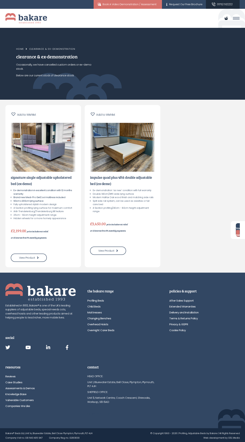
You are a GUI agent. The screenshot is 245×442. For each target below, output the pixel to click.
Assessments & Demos (20, 388)
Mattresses (94, 312)
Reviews (10, 376)
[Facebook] (67, 347)
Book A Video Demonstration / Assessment (130, 4)
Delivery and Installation (184, 312)
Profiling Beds (95, 300)
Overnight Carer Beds (100, 330)
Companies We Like (17, 406)
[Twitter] (7, 347)
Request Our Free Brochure (185, 4)
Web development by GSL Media (221, 437)
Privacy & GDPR (178, 324)
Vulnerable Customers (19, 400)
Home (20, 49)
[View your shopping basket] (226, 18)
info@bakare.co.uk (98, 413)
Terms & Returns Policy (183, 318)
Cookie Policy (177, 330)
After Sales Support (181, 300)
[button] (23, 114)
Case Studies (13, 382)
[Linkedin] (48, 347)
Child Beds (93, 306)
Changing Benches (99, 318)
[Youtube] (28, 347)
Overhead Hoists (97, 324)
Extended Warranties (182, 306)
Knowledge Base (15, 394)
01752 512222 (224, 4)
